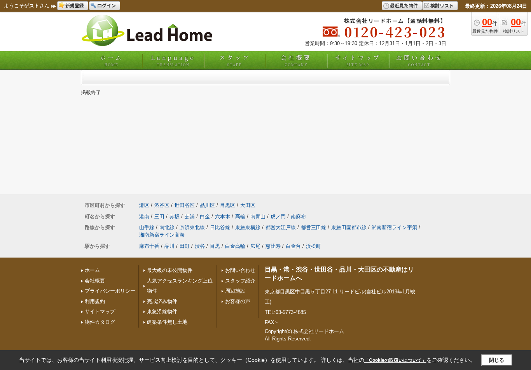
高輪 (240, 216)
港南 (144, 216)
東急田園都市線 (349, 227)
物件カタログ (100, 322)
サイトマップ (358, 60)
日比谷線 (220, 227)
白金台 (293, 246)
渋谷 (200, 246)
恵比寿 (273, 246)
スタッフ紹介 (240, 281)
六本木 (222, 216)
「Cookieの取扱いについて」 (395, 360)
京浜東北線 (192, 227)
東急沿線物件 (162, 311)
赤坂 (174, 216)
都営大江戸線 (281, 227)
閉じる (496, 360)
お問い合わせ (419, 60)
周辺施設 (235, 291)
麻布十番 (149, 246)
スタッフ (234, 60)
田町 (185, 246)
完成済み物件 (162, 301)
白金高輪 (235, 246)
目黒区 (227, 205)
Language (173, 60)
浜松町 (313, 246)
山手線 (146, 227)
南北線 (167, 227)
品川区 (207, 205)
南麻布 (298, 216)
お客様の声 (237, 301)
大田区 (247, 205)
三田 (159, 216)
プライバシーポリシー (110, 291)
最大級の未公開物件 (169, 270)
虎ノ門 (278, 216)
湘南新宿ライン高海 (162, 235)
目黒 (215, 246)
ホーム (111, 60)
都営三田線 (313, 227)
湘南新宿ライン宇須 (394, 227)
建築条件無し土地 (167, 322)
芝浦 (190, 216)
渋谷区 (161, 205)
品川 (169, 246)
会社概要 (296, 60)
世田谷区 (185, 205)
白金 (205, 216)
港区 (144, 205)
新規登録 (74, 5)
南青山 (258, 216)
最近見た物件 (404, 5)
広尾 (255, 246)
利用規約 (95, 301)
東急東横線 (247, 227)
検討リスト (442, 5)
